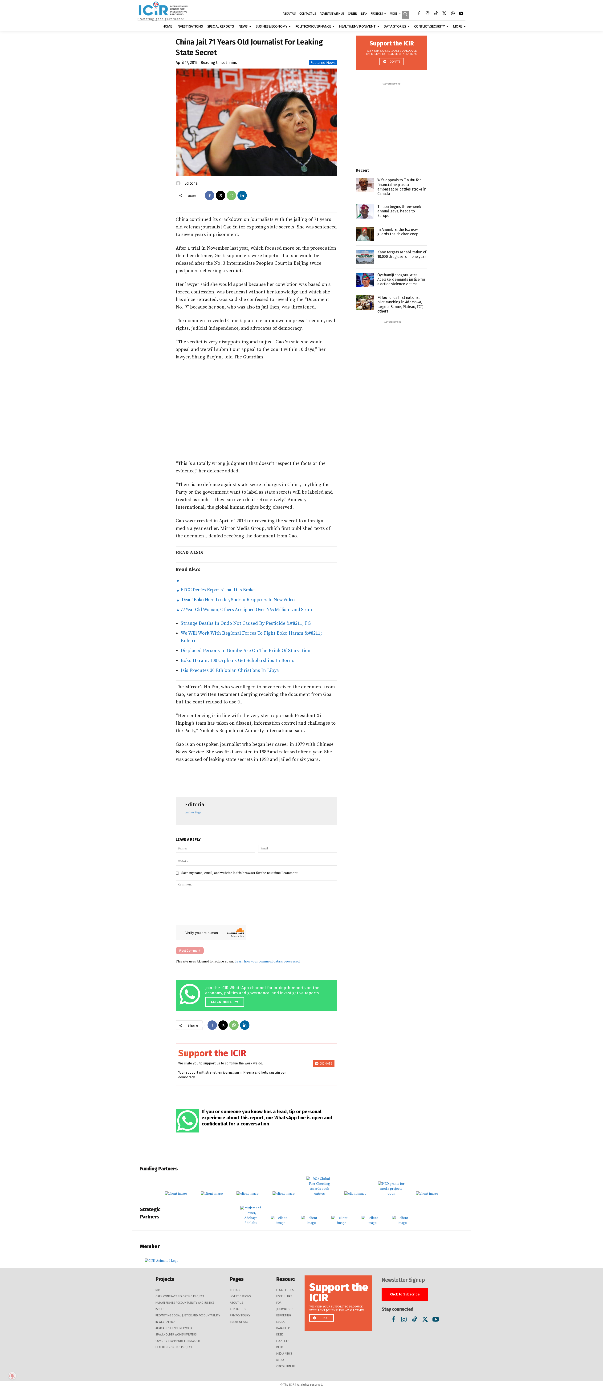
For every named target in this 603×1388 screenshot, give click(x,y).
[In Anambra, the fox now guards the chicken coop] (365, 234)
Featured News (323, 62)
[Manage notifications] (12, 1376)
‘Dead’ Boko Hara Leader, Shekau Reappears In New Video (236, 600)
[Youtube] (461, 14)
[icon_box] (257, 994)
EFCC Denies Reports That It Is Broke (216, 590)
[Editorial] (179, 183)
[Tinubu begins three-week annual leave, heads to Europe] (365, 211)
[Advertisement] (256, 410)
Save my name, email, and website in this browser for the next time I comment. (239, 873)
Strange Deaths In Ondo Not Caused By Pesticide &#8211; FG (246, 623)
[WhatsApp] (452, 14)
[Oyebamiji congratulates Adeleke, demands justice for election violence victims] (365, 280)
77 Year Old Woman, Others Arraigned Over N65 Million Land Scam (245, 610)
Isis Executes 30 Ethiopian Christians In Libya (230, 671)
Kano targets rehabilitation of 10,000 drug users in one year (401, 254)
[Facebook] (419, 14)
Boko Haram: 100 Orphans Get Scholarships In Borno (237, 661)
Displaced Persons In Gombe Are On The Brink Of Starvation (245, 651)
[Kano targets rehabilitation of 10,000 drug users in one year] (365, 257)
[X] (444, 14)
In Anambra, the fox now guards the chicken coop (397, 231)
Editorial (191, 183)
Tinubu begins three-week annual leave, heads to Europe (399, 211)
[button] (405, 15)
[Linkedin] (242, 195)
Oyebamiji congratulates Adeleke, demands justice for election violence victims (401, 279)
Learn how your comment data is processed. (268, 961)
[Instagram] (427, 14)
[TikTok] (436, 14)
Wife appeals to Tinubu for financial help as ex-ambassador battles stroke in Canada (401, 187)
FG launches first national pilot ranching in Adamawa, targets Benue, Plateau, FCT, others (400, 304)
